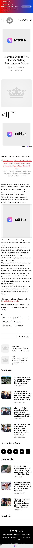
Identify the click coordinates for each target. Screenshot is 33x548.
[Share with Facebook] (19, 337)
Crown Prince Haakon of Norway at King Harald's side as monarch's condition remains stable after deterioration (22, 429)
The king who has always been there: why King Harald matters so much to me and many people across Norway (22, 395)
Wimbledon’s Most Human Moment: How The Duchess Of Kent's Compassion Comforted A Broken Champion (22, 470)
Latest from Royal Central (10, 535)
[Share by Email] (30, 337)
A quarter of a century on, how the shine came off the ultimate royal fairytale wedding (22, 380)
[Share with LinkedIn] (25, 337)
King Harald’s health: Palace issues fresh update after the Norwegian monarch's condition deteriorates (22, 412)
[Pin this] (27, 337)
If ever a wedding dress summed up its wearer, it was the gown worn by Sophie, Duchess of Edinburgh (22, 486)
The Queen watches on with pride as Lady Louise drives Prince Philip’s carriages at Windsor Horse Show (22, 503)
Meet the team (26, 537)
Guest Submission (18, 67)
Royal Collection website (10, 301)
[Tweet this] (22, 337)
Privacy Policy (17, 540)
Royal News (26, 535)
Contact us (14, 537)
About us (6, 537)
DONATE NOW (26, 6)
